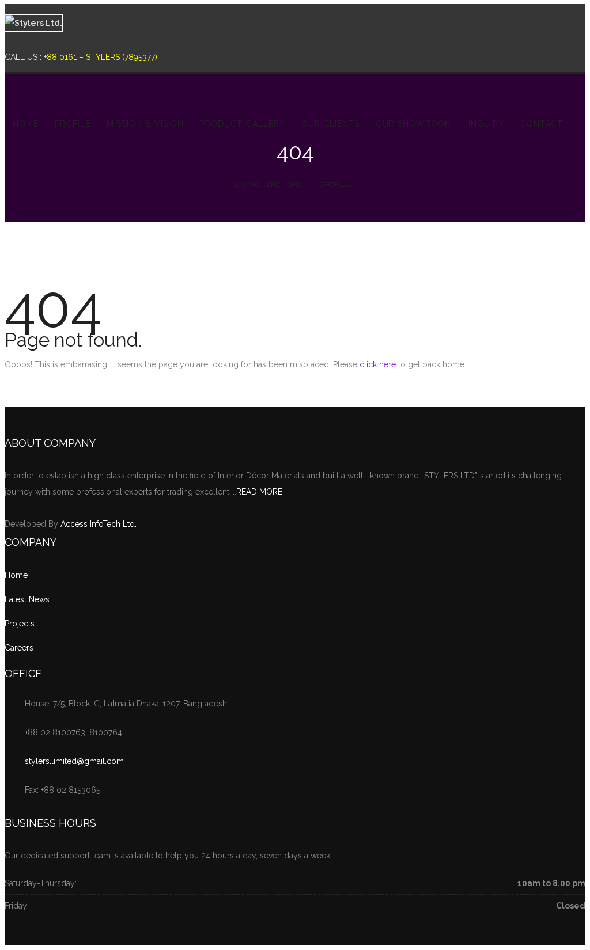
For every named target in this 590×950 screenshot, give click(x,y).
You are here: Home (267, 184)
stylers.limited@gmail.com (74, 761)
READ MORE (259, 491)
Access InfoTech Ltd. (98, 524)
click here (378, 364)
